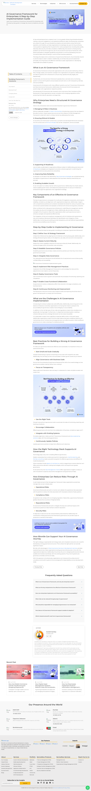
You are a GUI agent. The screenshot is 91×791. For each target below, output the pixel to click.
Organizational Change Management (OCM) (66, 764)
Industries (52, 3)
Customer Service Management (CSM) (46, 768)
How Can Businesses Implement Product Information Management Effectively (71, 685)
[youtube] (47, 783)
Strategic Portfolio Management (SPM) (46, 766)
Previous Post (38, 567)
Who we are (62, 3)
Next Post (80, 567)
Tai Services (32, 772)
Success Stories (74, 3)
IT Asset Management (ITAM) (43, 762)
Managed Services (60, 760)
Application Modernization (19, 768)
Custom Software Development (20, 760)
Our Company (4, 760)
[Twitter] (50, 636)
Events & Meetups (5, 766)
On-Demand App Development (20, 770)
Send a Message (14, 117)
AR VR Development (18, 774)
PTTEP (31, 766)
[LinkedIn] (47, 636)
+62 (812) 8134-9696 (57, 723)
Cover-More (32, 764)
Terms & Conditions (57, 787)
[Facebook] (41, 783)
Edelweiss (32, 760)
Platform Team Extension (62, 762)
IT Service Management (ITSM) (44, 760)
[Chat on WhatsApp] (88, 788)
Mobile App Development (19, 762)
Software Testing (17, 766)
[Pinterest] (50, 783)
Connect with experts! (42, 527)
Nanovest (32, 774)
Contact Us (83, 3)
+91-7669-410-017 (17, 713)
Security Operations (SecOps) (44, 770)
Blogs (2, 772)
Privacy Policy (21, 110)
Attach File (13, 103)
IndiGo (31, 770)
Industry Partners (5, 764)
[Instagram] (44, 783)
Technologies (43, 3)
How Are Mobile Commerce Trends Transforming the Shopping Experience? (18, 685)
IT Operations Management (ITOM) (45, 764)
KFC (31, 768)
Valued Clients (4, 762)
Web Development (17, 764)
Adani (31, 762)
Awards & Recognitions (6, 768)
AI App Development (18, 772)
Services (34, 3)
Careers (80, 762)
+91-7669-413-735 (57, 715)
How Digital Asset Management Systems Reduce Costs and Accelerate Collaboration (45, 685)
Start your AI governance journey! (45, 332)
